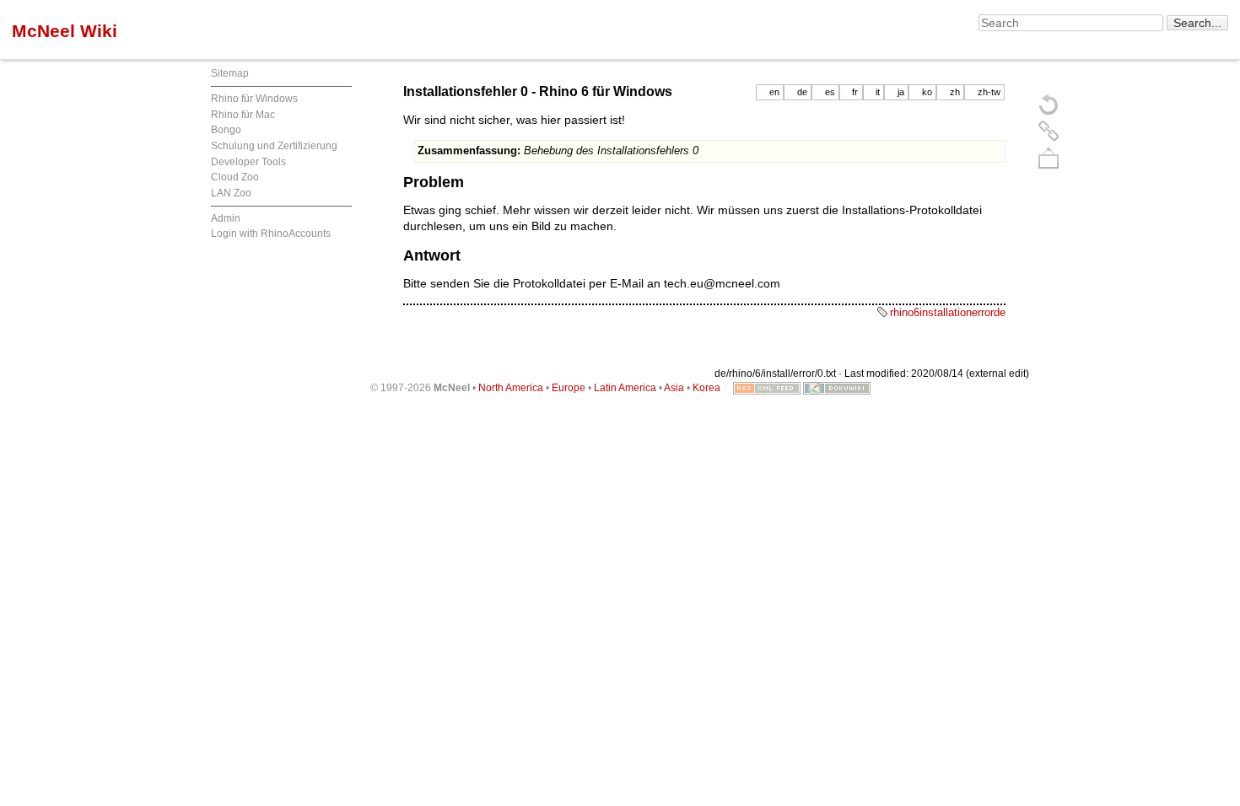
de (802, 92)
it (878, 92)
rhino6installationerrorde (947, 312)
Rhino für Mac (243, 115)
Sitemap (230, 73)
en (774, 92)
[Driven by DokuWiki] (837, 388)
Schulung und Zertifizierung (274, 146)
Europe (568, 388)
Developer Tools (248, 162)
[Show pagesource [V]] (1048, 103)
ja (901, 92)
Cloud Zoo (235, 177)
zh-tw (989, 92)
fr (855, 92)
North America (510, 388)
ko (927, 92)
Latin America (625, 388)
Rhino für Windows (254, 99)
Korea (706, 388)
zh (955, 92)
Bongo (226, 130)
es (830, 92)
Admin (225, 218)
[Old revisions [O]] (1048, 130)
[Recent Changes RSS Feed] (767, 388)
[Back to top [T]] (1048, 157)
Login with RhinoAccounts (271, 233)
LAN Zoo (231, 193)
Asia (674, 388)
